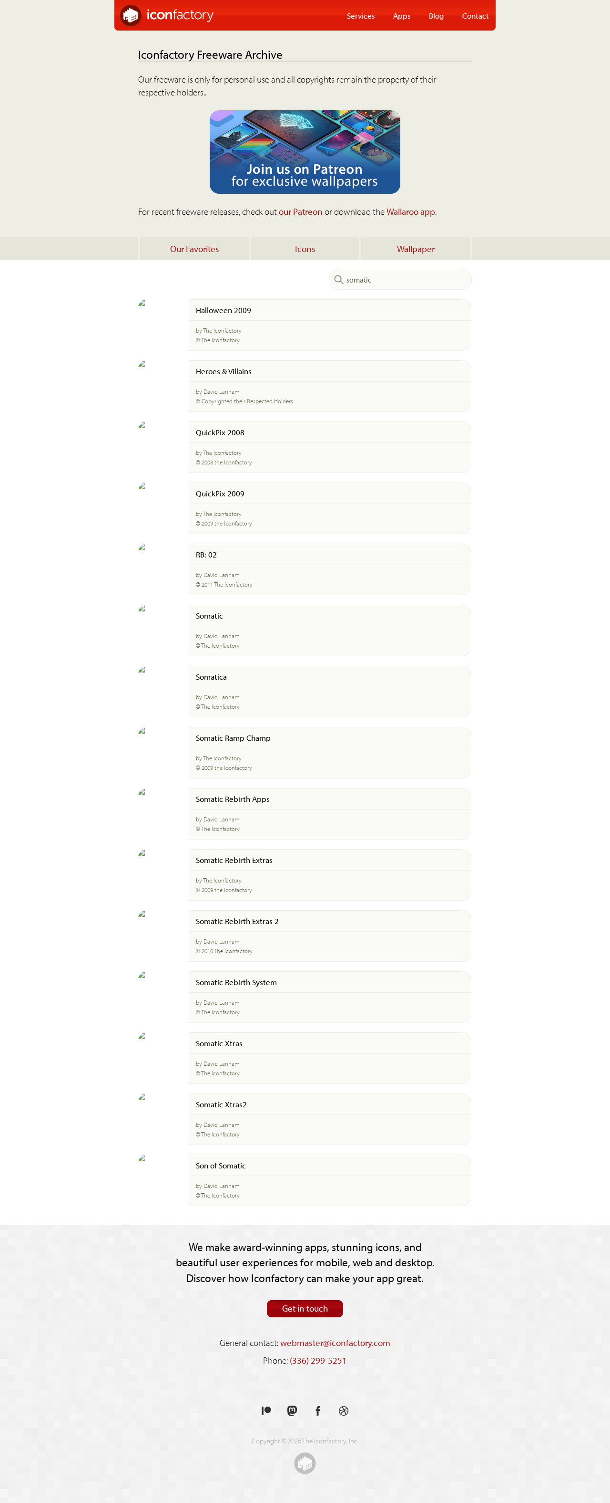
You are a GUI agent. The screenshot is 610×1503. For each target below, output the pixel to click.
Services (361, 15)
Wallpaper (416, 248)
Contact (475, 15)
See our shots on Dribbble (343, 1411)
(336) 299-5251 (318, 1360)
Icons (305, 248)
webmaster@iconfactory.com (335, 1342)
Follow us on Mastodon (292, 1411)
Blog (436, 15)
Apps (402, 15)
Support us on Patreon (266, 1411)
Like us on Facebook (318, 1411)
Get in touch (305, 1308)
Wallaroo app (410, 211)
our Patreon (301, 211)
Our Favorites (194, 248)
